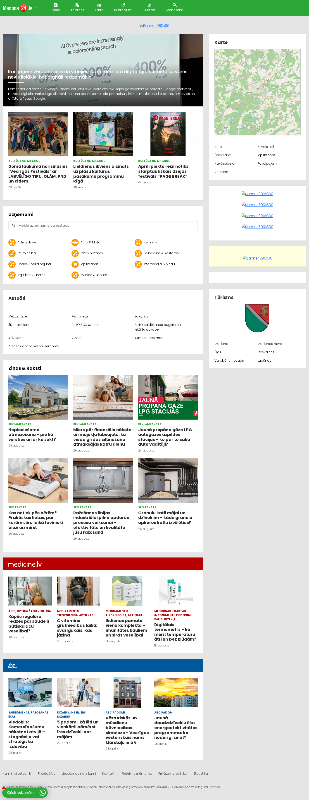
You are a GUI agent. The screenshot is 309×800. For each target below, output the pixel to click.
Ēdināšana (222, 155)
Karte (99, 10)
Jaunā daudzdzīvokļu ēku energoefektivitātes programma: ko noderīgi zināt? (175, 727)
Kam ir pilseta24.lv (17, 773)
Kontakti (108, 773)
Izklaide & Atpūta (94, 275)
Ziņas (56, 10)
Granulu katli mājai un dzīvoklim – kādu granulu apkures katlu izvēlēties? (165, 517)
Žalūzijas (141, 316)
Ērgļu (218, 352)
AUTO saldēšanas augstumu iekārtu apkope (158, 327)
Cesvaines (265, 352)
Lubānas (264, 360)
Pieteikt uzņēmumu (136, 773)
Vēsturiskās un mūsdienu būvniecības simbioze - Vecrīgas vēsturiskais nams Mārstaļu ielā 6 (127, 730)
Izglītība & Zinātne (31, 275)
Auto (218, 146)
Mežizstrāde (17, 316)
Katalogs (77, 10)
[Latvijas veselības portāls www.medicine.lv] (25, 564)
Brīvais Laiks (266, 146)
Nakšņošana (224, 163)
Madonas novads (271, 343)
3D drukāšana (19, 324)
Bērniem (150, 242)
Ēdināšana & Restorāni (161, 253)
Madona (221, 343)
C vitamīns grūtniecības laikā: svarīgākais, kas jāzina (77, 628)
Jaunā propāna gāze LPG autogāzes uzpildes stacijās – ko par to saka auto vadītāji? (165, 437)
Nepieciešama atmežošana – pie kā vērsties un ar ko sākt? (32, 434)
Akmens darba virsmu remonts (33, 346)
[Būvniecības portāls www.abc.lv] (12, 665)
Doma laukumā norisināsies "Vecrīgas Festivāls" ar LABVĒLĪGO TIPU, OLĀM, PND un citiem (38, 173)
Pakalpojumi (267, 163)
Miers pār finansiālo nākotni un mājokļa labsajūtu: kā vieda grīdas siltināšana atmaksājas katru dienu (103, 437)
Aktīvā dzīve (26, 242)
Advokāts (15, 338)
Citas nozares (92, 253)
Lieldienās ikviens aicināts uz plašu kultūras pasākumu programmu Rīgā (101, 173)
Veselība (221, 172)
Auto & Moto (90, 242)
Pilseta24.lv (46, 773)
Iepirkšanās (90, 264)
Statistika (200, 773)
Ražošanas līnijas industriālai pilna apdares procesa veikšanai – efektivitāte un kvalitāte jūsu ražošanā (101, 522)
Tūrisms (149, 10)
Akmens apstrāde (149, 338)
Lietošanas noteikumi (79, 773)
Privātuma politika (172, 773)
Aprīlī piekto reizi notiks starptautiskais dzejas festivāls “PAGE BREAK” (163, 171)
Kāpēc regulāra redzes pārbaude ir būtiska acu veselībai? (29, 624)
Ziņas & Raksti (24, 368)
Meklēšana (174, 10)
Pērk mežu (79, 316)
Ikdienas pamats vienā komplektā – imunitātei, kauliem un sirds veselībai (126, 628)
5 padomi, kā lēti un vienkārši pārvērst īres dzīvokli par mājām (78, 729)
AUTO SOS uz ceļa (85, 324)
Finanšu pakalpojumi (34, 264)
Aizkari (76, 338)
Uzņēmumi (20, 214)
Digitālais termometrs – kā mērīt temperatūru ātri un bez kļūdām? (175, 632)
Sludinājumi (123, 10)
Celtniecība (26, 253)
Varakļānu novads (229, 360)
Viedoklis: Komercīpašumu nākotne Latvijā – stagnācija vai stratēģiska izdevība (26, 734)
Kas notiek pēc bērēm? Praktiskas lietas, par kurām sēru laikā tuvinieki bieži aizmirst (35, 520)
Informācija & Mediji (159, 264)
